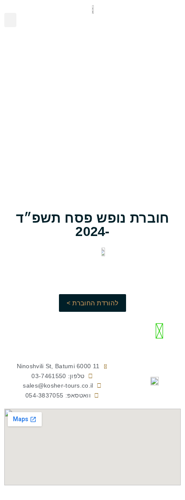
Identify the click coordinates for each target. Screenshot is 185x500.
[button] (10, 20)
